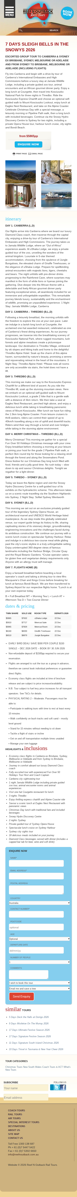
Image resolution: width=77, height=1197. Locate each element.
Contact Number (20, 908)
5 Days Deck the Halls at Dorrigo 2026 (29, 1017)
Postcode (15, 921)
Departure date (19, 944)
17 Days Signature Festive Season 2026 (30, 1036)
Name (13, 857)
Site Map (13, 1134)
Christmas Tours (13, 1067)
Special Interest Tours (23, 1122)
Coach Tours (16, 1110)
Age (12, 934)
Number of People (20, 957)
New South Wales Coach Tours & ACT (43, 1067)
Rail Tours (15, 1114)
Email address (18, 870)
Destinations (16, 1126)
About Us (14, 1130)
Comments (16, 967)
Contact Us (15, 1138)
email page (37, 154)
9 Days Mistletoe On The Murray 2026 (29, 1023)
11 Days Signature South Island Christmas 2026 (34, 1042)
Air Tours (14, 1118)
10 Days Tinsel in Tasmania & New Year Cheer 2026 (36, 1049)
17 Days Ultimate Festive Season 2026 (29, 1030)
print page (21, 154)
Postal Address (19, 883)
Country (15, 898)
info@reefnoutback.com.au (23, 1154)
